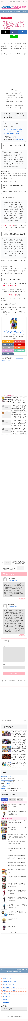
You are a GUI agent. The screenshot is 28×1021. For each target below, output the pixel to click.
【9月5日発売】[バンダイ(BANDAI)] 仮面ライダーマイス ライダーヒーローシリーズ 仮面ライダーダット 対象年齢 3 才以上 (17, 906)
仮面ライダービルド (7, 17)
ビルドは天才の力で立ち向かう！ (14, 108)
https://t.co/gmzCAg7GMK (11, 129)
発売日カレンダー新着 (8, 984)
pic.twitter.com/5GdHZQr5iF (11, 133)
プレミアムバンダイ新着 (9, 987)
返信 (23, 598)
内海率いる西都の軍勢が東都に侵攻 (14, 105)
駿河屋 (8, 353)
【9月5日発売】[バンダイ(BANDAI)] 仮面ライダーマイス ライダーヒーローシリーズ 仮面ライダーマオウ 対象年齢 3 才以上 (17, 892)
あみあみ (19, 347)
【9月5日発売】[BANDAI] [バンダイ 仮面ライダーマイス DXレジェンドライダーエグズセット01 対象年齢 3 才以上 (16, 913)
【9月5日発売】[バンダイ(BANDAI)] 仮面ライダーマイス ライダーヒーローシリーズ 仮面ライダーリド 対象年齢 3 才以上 (17, 899)
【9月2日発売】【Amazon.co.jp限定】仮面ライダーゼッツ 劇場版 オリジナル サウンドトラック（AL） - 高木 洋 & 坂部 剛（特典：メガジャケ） (16, 864)
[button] (25, 720)
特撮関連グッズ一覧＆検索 (9, 981)
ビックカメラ (18, 350)
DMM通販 (19, 344)
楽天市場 (19, 341)
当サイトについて (7, 999)
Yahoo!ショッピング (8, 344)
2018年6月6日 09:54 (12, 580)
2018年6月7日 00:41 (12, 606)
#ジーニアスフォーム (16, 131)
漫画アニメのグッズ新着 (9, 990)
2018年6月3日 (19, 139)
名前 (4, 664)
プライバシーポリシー (8, 993)
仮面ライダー (5, 799)
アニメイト (8, 347)
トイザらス (6, 350)
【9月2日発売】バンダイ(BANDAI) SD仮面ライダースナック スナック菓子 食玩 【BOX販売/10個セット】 (17, 871)
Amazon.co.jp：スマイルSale (7, 776)
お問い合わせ (6, 1002)
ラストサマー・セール (9, 783)
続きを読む (14, 932)
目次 (12, 90)
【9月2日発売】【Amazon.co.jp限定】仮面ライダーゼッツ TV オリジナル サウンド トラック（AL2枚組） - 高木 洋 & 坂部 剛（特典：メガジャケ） (16, 857)
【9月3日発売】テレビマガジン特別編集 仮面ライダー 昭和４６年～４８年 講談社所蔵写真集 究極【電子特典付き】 (17, 885)
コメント (6, 646)
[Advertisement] (14, 72)
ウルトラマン (20, 799)
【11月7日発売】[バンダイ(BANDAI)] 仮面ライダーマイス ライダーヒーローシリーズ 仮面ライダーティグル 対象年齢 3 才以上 (17, 813)
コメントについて (7, 996)
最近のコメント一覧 (8, 978)
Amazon (8, 341)
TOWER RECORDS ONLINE (7, 780)
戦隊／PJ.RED (12, 799)
